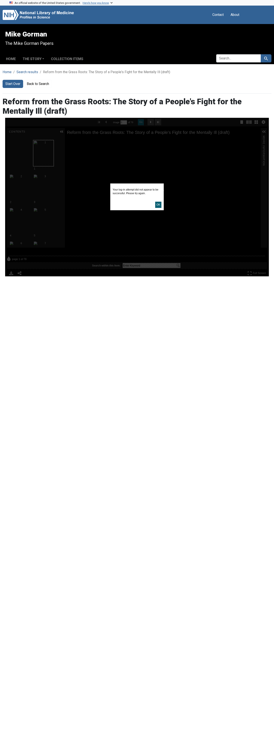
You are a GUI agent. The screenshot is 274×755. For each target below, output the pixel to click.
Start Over (12, 84)
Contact (218, 15)
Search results (27, 72)
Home (11, 59)
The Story (32, 59)
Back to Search (38, 84)
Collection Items (67, 59)
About (235, 15)
